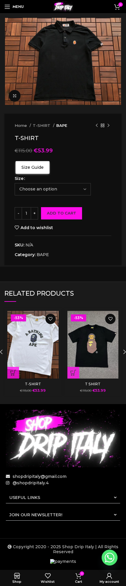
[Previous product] (97, 126)
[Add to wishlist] (50, 319)
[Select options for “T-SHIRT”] (13, 373)
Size (19, 178)
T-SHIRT (42, 125)
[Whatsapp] (110, 557)
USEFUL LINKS (24, 497)
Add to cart (61, 213)
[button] (63, 497)
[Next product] (108, 126)
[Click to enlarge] (15, 96)
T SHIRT (93, 384)
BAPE (61, 125)
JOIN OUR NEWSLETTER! (35, 514)
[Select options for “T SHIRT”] (73, 373)
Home (21, 125)
